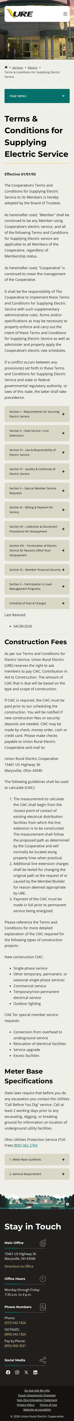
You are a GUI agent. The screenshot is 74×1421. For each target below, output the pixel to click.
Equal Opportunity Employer (37, 1395)
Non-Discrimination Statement (37, 1400)
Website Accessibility (37, 1409)
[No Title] (6, 67)
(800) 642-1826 (15, 1334)
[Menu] (65, 14)
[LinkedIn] (35, 1372)
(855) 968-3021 (15, 1345)
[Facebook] (8, 1372)
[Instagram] (17, 1372)
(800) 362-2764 (25, 1145)
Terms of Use (48, 1405)
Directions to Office (19, 1266)
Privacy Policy (26, 1405)
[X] (26, 1372)
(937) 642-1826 (15, 1322)
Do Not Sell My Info (37, 1390)
